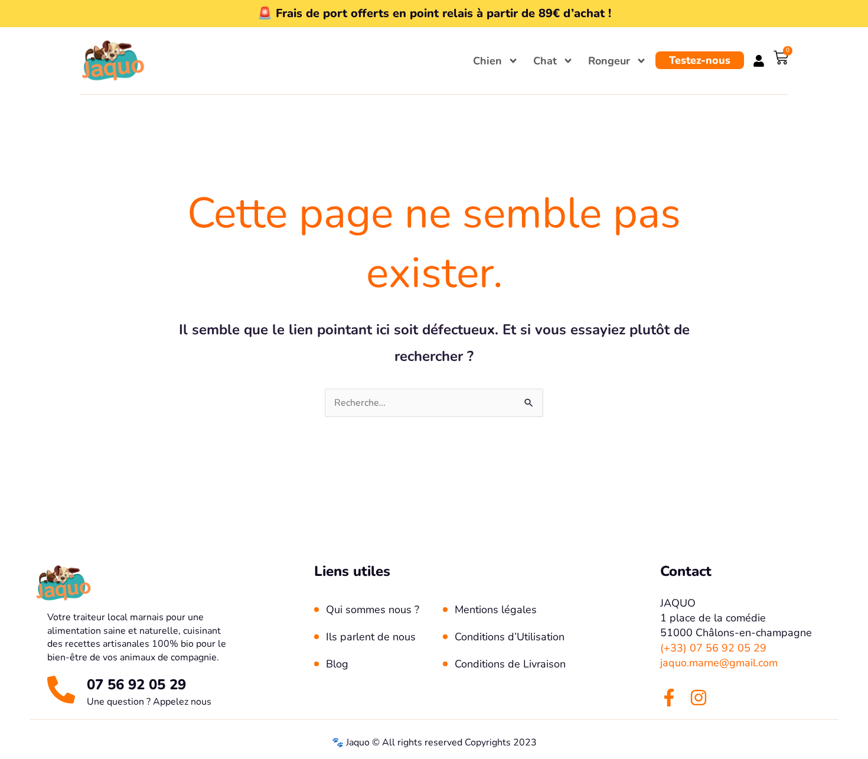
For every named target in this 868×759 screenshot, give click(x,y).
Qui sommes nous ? (372, 609)
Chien (487, 61)
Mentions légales (496, 609)
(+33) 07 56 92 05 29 (713, 648)
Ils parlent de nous (371, 637)
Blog (337, 664)
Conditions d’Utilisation (509, 637)
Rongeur (609, 61)
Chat (545, 61)
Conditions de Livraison (510, 664)
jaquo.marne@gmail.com (719, 663)
